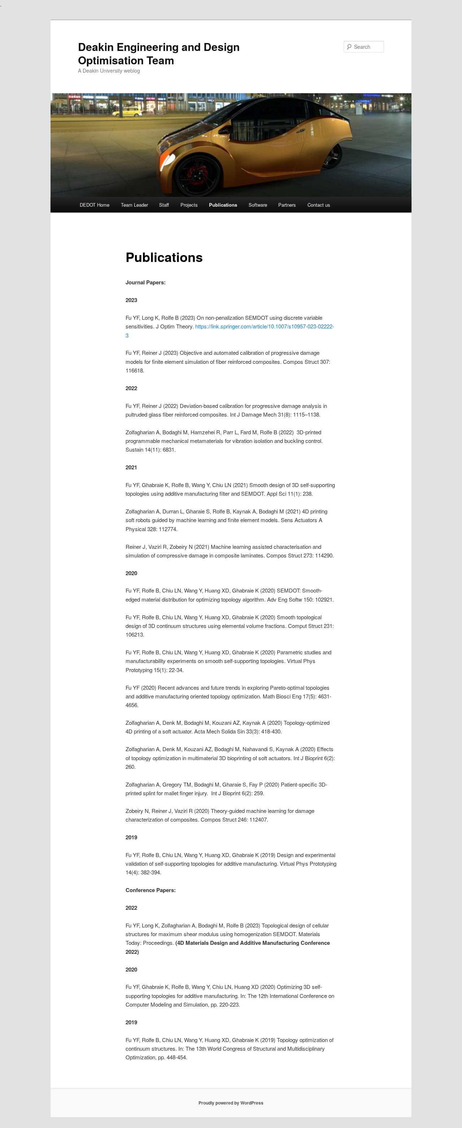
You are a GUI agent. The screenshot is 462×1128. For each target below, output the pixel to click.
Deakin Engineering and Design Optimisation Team (159, 53)
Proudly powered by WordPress (231, 1102)
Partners (287, 204)
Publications (223, 204)
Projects (189, 204)
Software (258, 204)
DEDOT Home (94, 204)
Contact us (319, 204)
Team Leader (134, 204)
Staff (164, 204)
